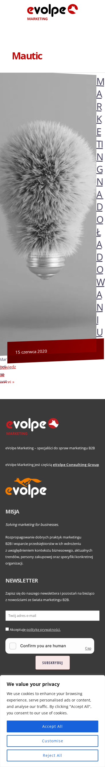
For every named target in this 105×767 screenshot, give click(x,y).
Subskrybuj (52, 662)
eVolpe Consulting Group (76, 464)
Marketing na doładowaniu (100, 206)
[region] (52, 721)
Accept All (52, 726)
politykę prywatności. (43, 629)
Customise (52, 740)
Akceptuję (35, 629)
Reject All (52, 755)
